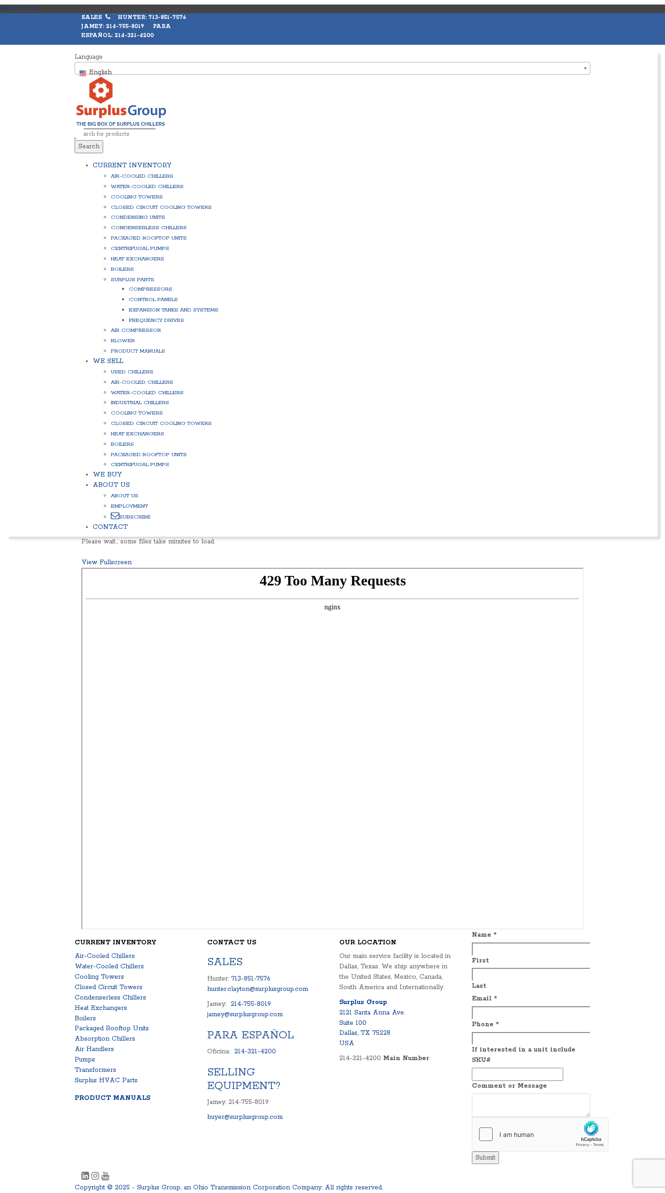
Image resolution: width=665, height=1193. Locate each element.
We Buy (107, 475)
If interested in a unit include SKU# (523, 1055)
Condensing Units (138, 217)
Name (484, 935)
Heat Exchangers (137, 258)
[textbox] (332, 72)
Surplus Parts (132, 279)
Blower (123, 340)
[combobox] (332, 68)
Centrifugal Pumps (140, 248)
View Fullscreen (106, 562)
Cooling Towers (137, 196)
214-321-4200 (255, 1051)
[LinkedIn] (86, 1177)
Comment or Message (509, 1086)
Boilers (122, 269)
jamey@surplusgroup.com (245, 1014)
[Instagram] (96, 1177)
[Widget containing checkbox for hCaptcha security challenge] (540, 1134)
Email (484, 999)
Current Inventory (132, 165)
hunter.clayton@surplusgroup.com (257, 989)
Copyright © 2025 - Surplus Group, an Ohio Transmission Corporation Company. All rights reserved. (229, 1188)
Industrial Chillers (140, 402)
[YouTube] (105, 1177)
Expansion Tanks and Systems (173, 310)
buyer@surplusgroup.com (245, 1117)
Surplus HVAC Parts (106, 1080)
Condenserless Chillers (149, 227)
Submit (485, 1158)
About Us (111, 485)
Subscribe (135, 517)
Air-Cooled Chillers (142, 176)
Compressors (150, 289)
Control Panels (153, 299)
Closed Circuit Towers (108, 987)
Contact (110, 527)
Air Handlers (94, 1049)
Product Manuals (138, 351)
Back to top (23, 8)
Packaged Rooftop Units (149, 238)
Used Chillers (132, 371)
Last (479, 986)
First (480, 961)
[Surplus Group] (121, 101)
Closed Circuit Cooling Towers (161, 207)
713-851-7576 (251, 979)
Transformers (95, 1070)
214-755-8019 (251, 1004)
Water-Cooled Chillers (147, 186)
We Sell (108, 361)
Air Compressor (136, 330)
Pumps (85, 1060)
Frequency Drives (156, 320)
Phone (485, 1024)
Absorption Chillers (105, 1039)
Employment (129, 506)
